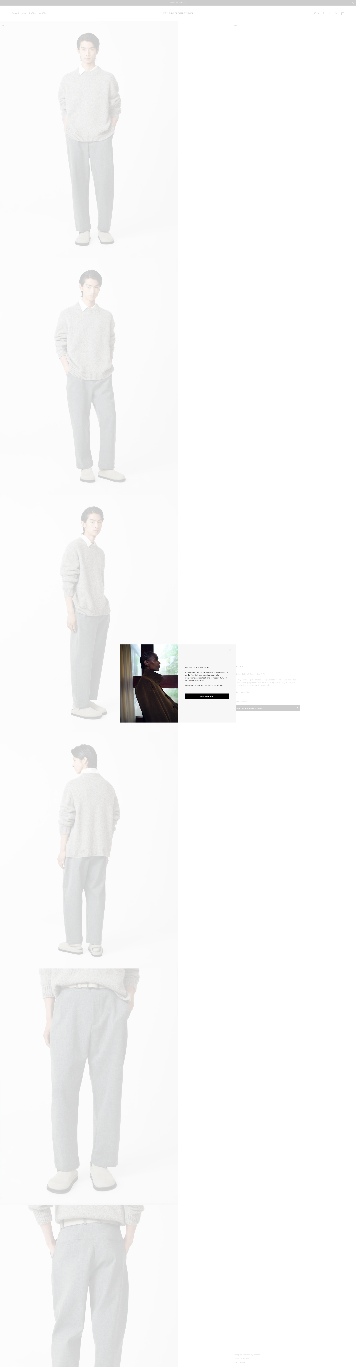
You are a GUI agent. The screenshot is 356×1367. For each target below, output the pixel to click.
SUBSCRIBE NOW (207, 696)
